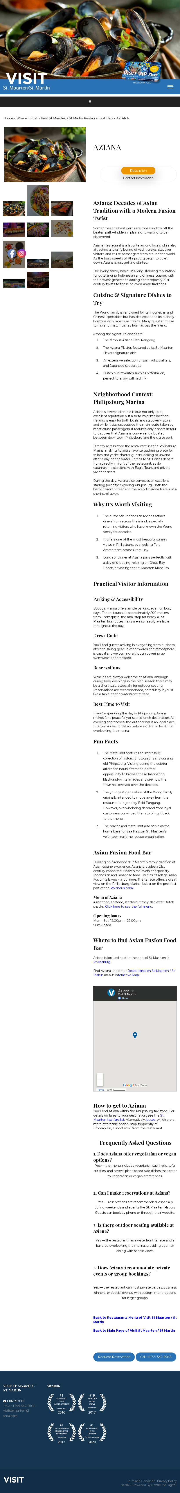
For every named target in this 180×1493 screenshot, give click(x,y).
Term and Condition (141, 1481)
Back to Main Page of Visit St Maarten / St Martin (134, 1330)
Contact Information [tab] (138, 178)
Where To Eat (27, 118)
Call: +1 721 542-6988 (156, 1357)
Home (8, 118)
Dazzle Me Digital (163, 1485)
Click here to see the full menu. (129, 907)
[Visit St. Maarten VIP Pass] (141, 72)
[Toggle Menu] (90, 102)
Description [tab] (138, 171)
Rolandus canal (121, 888)
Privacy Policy (167, 1481)
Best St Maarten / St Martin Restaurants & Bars (77, 118)
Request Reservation (114, 1357)
